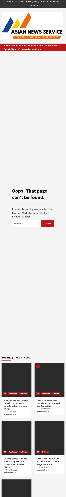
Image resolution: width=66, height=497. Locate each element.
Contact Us (34, 5)
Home (10, 1)
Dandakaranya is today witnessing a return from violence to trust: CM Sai (15, 463)
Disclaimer (19, 1)
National (18, 45)
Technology (34, 49)
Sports (7, 49)
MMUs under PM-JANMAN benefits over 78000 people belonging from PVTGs (16, 404)
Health (15, 49)
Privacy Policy (32, 1)
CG (12, 45)
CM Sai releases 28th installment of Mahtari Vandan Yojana (48, 403)
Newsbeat (44, 45)
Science (23, 49)
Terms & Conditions (50, 1)
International (31, 45)
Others (56, 393)
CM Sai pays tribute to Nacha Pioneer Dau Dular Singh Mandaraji (49, 461)
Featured (13, 393)
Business (55, 45)
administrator (10, 414)
